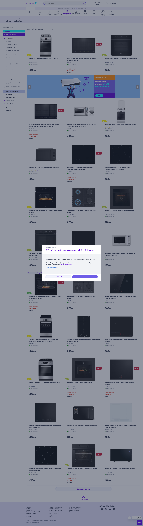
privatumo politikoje (66, 264)
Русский (53, 247)
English (48, 247)
